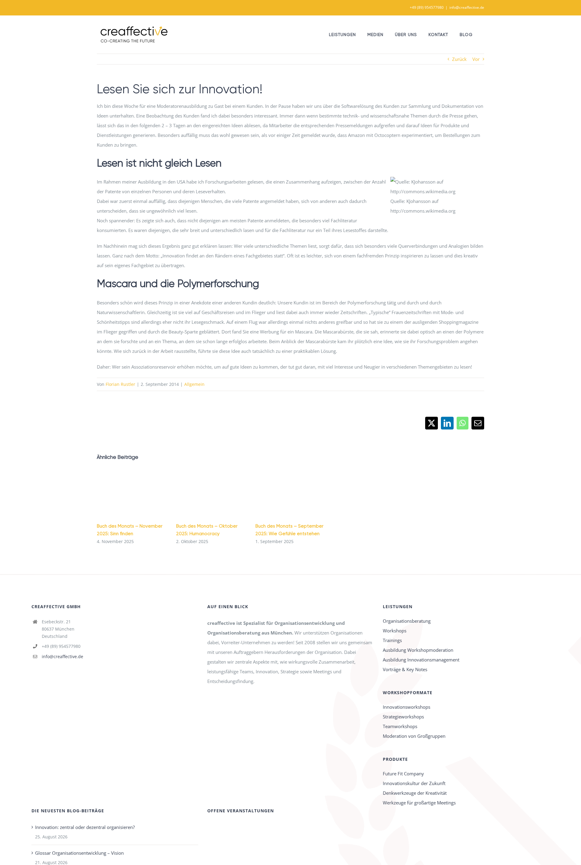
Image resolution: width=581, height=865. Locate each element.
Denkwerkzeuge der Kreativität (415, 793)
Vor (476, 59)
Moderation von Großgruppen (414, 736)
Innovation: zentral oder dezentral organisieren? (85, 827)
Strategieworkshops (403, 717)
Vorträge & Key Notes (405, 669)
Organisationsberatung (407, 621)
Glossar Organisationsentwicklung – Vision (79, 853)
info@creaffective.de (466, 7)
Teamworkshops (400, 726)
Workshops (394, 631)
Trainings (392, 640)
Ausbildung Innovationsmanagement (421, 660)
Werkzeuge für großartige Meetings (419, 803)
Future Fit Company (403, 774)
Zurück (459, 59)
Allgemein (194, 384)
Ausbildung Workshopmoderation (418, 650)
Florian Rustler (120, 384)
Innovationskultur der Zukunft (414, 783)
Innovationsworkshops (406, 707)
